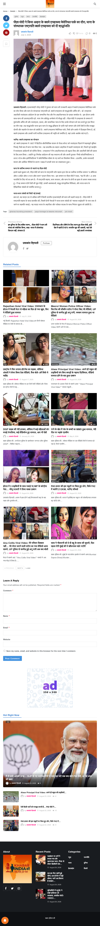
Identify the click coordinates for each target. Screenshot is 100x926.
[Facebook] (23, 248)
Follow (46, 243)
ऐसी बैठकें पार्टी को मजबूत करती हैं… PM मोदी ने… (38, 806)
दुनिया (16, 16)
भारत (28, 16)
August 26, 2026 (55, 867)
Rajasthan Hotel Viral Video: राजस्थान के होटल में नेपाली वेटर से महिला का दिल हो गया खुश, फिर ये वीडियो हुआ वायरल (26, 309)
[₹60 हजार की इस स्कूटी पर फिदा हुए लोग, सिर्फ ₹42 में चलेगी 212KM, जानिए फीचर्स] (74, 466)
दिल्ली (5, 424)
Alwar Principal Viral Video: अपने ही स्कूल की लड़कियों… (43, 792)
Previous (10, 568)
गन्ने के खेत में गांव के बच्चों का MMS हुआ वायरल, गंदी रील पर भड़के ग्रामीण (73, 430)
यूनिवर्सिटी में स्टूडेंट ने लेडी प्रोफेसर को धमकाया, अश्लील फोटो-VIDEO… (55, 894)
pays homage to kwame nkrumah (48, 211)
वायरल (6, 301)
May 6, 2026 (74, 436)
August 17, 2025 (27, 379)
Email (6, 627)
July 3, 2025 (26, 34)
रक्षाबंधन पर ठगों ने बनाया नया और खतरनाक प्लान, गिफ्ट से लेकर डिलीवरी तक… (55, 860)
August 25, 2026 (27, 553)
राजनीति (35, 16)
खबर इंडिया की (50, 918)
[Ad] (50, 688)
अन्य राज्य (55, 364)
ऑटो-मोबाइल (55, 481)
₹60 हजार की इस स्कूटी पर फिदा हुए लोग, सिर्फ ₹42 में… (41, 821)
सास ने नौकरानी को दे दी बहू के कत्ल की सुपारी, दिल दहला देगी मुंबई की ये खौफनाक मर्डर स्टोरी (72, 544)
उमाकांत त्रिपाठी (27, 31)
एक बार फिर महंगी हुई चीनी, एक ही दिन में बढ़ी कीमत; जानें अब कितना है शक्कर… (55, 877)
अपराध (54, 538)
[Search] (95, 4)
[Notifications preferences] (5, 920)
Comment (8, 590)
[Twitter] (27, 248)
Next (19, 568)
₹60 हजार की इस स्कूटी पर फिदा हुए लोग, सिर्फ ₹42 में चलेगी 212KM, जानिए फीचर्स (73, 487)
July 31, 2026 (26, 316)
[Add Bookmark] (6, 44)
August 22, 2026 (75, 493)
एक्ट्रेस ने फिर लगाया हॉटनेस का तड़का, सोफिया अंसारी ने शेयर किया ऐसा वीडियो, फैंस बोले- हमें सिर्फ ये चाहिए (25, 372)
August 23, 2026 (75, 379)
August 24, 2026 (27, 493)
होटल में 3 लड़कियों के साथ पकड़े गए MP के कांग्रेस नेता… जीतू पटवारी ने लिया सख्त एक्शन (25, 487)
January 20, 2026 (28, 436)
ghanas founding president (21, 211)
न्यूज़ (22, 16)
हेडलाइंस (42, 16)
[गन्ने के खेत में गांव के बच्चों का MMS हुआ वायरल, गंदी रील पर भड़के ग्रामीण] (74, 409)
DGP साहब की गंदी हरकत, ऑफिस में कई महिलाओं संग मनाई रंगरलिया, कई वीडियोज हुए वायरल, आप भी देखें (26, 430)
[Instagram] (18, 888)
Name (6, 616)
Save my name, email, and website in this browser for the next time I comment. (41, 651)
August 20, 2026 (75, 319)
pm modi (68, 211)
